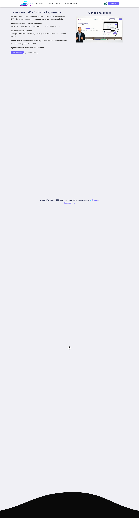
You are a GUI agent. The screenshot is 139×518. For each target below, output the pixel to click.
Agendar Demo (17, 52)
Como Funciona (31, 52)
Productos (39, 3)
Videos (58, 3)
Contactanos (113, 3)
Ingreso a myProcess (70, 3)
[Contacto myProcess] (69, 348)
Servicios (49, 3)
